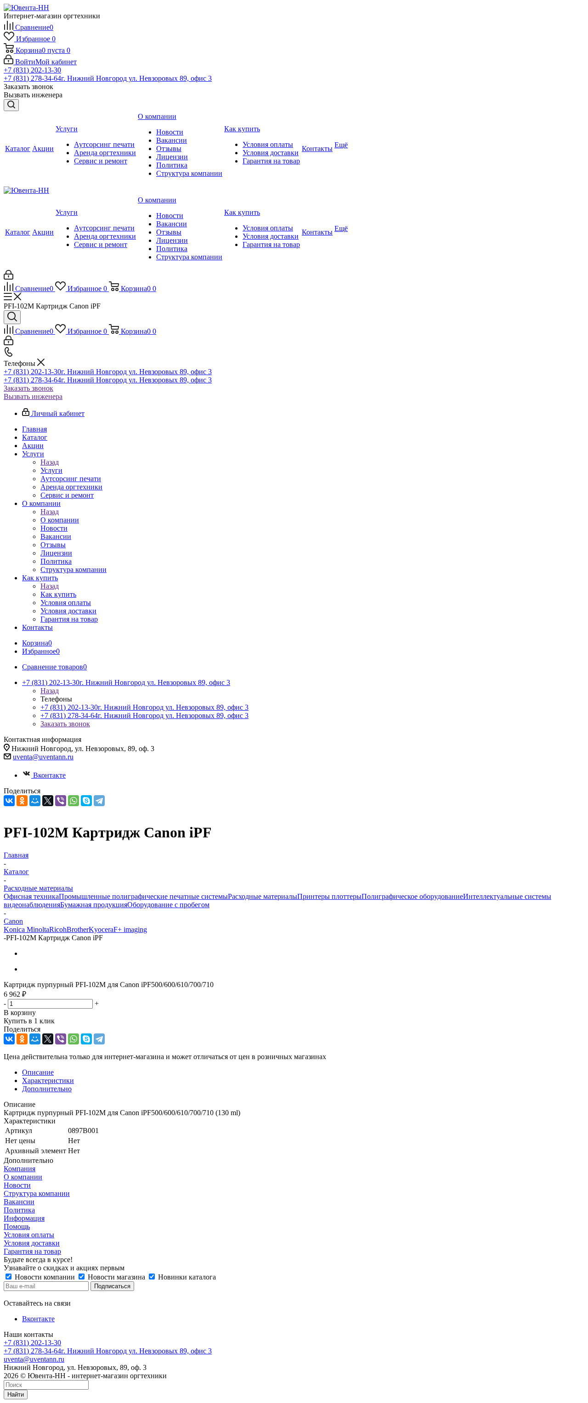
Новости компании (45, 1277)
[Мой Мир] (34, 800)
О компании (59, 520)
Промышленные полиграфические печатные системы (143, 896)
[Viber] (60, 800)
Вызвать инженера (33, 396)
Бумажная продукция (93, 905)
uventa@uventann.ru (43, 757)
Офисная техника (31, 896)
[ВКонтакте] (9, 800)
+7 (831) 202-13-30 (32, 70)
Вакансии (19, 1202)
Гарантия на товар (32, 1251)
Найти (15, 1394)
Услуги (51, 470)
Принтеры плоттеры (329, 896)
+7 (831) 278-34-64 (108, 78)
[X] (47, 800)
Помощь (17, 1226)
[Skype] (86, 800)
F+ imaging (130, 929)
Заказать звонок (28, 388)
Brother (78, 929)
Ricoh (58, 929)
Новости (17, 1185)
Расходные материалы (262, 896)
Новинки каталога (186, 1277)
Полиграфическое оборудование (412, 896)
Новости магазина (116, 1277)
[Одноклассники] (22, 800)
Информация (24, 1218)
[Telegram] (99, 800)
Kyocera (101, 929)
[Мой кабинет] (8, 277)
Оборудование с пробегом (168, 905)
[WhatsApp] (73, 800)
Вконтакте (49, 775)
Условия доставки (32, 1243)
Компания (19, 1169)
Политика (19, 1210)
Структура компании (37, 1193)
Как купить (58, 594)
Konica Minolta (26, 929)
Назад (49, 462)
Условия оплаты (29, 1235)
